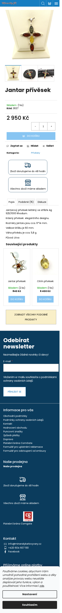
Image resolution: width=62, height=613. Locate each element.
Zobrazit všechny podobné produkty (31, 317)
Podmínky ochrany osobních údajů (23, 420)
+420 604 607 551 (18, 547)
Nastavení (29, 594)
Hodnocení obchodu (15, 427)
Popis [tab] (12, 202)
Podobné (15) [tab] (26, 202)
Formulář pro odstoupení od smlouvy (24, 450)
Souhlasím (29, 605)
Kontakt (7, 423)
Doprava (8, 439)
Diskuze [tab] (42, 202)
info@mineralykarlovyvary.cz (24, 543)
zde (42, 586)
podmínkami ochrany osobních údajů (30, 378)
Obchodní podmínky (15, 416)
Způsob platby (11, 435)
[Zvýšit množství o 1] (51, 126)
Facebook (14, 551)
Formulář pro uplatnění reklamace (23, 447)
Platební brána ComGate (17, 443)
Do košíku (33, 136)
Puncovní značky (13, 431)
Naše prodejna (12, 466)
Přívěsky (35, 152)
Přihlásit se (14, 391)
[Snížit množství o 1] (35, 126)
